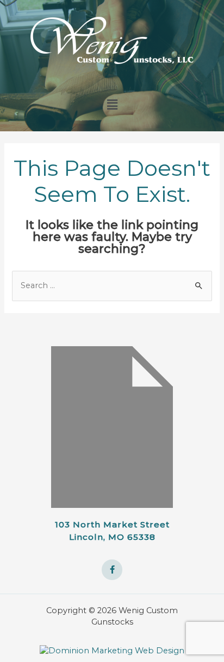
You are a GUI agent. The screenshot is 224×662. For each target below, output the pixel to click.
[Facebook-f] (112, 569)
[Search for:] (111, 285)
